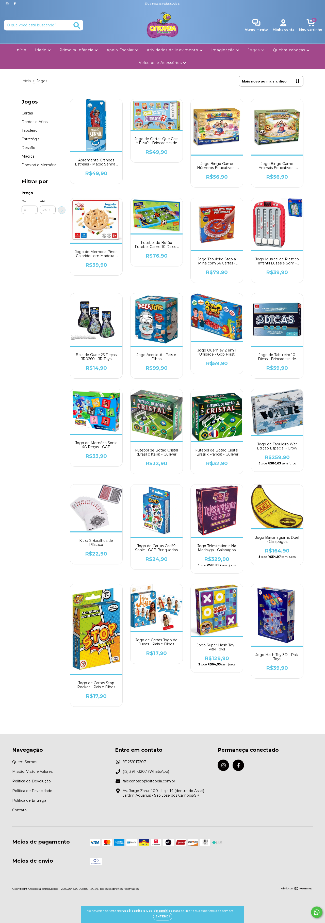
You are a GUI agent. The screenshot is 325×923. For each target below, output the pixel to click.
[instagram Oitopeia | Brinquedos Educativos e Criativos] (7, 3)
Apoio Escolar (121, 50)
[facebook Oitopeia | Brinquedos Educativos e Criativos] (14, 3)
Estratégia (31, 139)
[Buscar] (77, 25)
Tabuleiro (30, 130)
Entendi (162, 916)
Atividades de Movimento (173, 50)
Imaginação (223, 50)
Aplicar (62, 210)
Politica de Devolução (31, 781)
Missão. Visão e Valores (32, 771)
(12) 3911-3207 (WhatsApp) (146, 771)
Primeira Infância (77, 50)
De (24, 201)
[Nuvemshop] (297, 889)
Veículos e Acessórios (161, 63)
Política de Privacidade (32, 790)
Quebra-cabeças (289, 50)
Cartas (27, 113)
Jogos (254, 50)
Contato (19, 810)
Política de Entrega (29, 800)
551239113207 (134, 762)
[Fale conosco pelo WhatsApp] (316, 912)
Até (42, 201)
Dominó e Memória (39, 165)
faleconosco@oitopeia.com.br (149, 781)
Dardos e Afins (34, 122)
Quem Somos (24, 762)
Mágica (28, 156)
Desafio (28, 147)
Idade (41, 50)
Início (20, 50)
